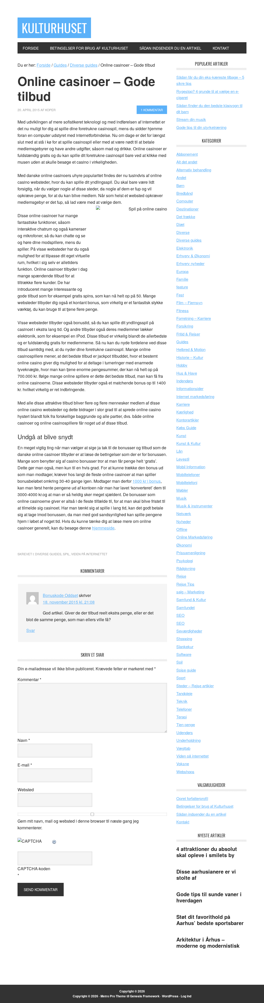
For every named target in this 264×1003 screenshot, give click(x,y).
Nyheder (183, 521)
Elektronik (184, 248)
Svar (30, 630)
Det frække (185, 216)
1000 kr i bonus (147, 481)
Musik (181, 498)
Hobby (181, 365)
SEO (180, 615)
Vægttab (183, 748)
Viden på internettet (89, 554)
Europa (182, 271)
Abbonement (187, 154)
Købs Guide (186, 427)
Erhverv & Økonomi (193, 255)
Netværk (183, 513)
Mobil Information (190, 466)
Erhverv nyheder (190, 263)
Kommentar (29, 679)
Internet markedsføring (195, 396)
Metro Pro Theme (113, 996)
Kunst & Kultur (188, 443)
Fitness (182, 310)
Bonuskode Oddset (60, 595)
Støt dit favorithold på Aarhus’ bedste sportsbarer (210, 920)
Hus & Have (186, 373)
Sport (180, 677)
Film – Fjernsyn (189, 302)
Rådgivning (185, 568)
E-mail (25, 765)
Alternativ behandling (193, 169)
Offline (181, 529)
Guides (182, 341)
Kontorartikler (187, 420)
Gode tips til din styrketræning (201, 127)
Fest (180, 294)
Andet (181, 177)
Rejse (181, 576)
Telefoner (184, 709)
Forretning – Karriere (193, 318)
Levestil (182, 459)
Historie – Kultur (189, 357)
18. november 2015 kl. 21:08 (69, 602)
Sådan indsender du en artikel (201, 814)
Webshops (185, 771)
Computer (184, 201)
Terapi (181, 716)
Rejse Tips (185, 584)
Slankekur (184, 646)
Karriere (183, 404)
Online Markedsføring (194, 537)
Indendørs (184, 380)
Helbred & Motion (190, 349)
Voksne (182, 763)
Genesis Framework (145, 996)
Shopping (184, 638)
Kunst (181, 435)
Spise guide (186, 670)
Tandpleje (184, 693)
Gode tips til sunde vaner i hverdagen (209, 897)
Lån (179, 451)
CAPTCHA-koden (34, 869)
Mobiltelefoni (186, 482)
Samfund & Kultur (191, 599)
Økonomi (184, 545)
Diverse (182, 232)
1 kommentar (152, 110)
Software (183, 654)
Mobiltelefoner (188, 474)
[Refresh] (54, 841)
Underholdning (188, 740)
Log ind (186, 996)
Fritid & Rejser (188, 334)
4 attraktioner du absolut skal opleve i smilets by (206, 852)
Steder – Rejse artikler (195, 685)
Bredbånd (184, 193)
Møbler (182, 490)
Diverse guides (48, 554)
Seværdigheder (189, 631)
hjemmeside (103, 528)
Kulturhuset (54, 28)
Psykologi (184, 560)
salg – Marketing (190, 591)
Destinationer (187, 209)
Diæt (180, 224)
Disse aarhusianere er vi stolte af (206, 874)
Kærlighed (184, 412)
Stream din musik (191, 119)
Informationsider (189, 388)
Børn (180, 185)
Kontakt (182, 821)
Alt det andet (186, 161)
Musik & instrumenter (194, 505)
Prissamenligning (190, 552)
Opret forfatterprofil (192, 798)
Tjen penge (185, 724)
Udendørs (184, 732)
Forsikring (184, 326)
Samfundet (185, 607)
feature (182, 286)
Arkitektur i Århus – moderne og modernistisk (208, 942)
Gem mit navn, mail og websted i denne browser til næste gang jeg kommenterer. (78, 824)
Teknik (181, 701)
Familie (182, 279)
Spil (66, 554)
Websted (26, 790)
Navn (24, 740)
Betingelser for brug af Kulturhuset (204, 806)
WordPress (170, 996)
